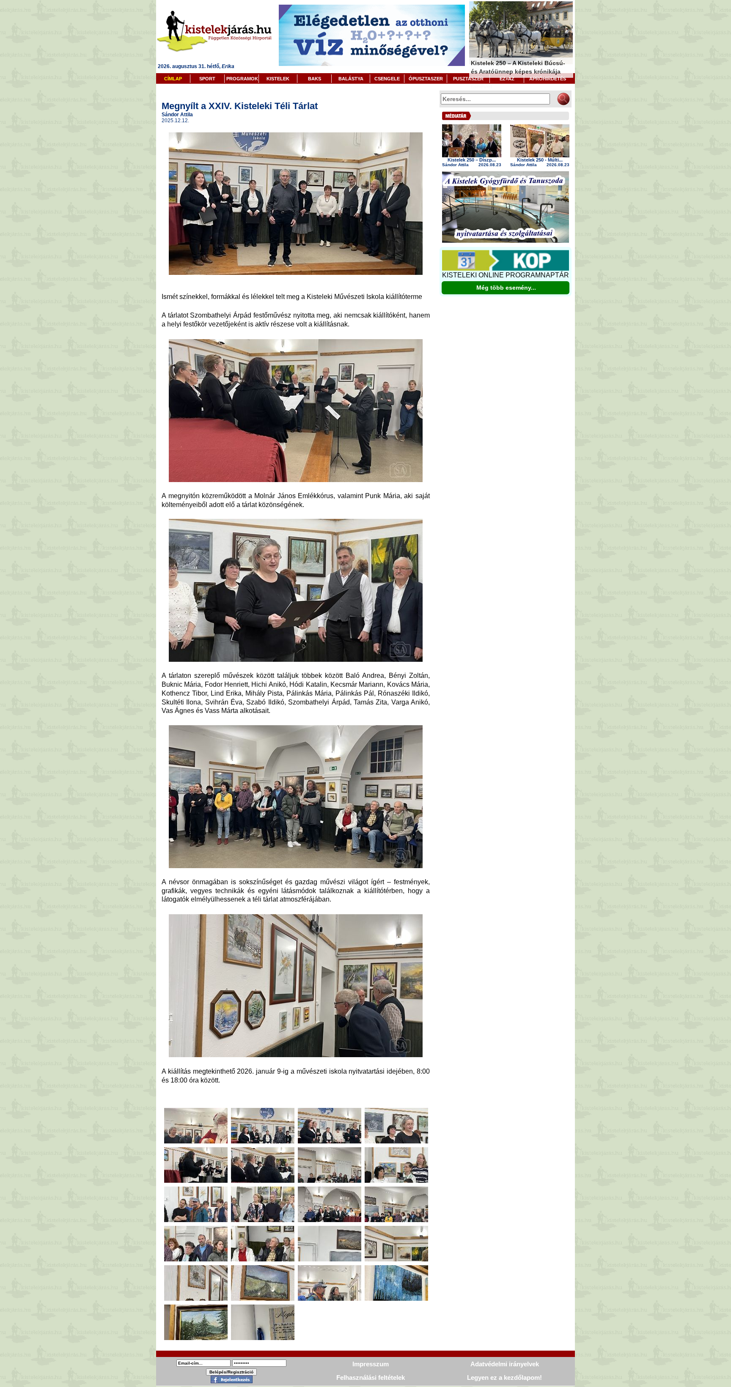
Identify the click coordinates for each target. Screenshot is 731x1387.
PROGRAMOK (242, 78)
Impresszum (370, 1364)
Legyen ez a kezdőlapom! (504, 1377)
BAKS (314, 78)
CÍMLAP (173, 78)
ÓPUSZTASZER (426, 78)
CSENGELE (387, 78)
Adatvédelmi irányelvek (504, 1364)
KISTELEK (278, 78)
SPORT (207, 78)
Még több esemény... (506, 287)
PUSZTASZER (468, 78)
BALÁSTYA (350, 78)
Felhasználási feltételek (370, 1377)
